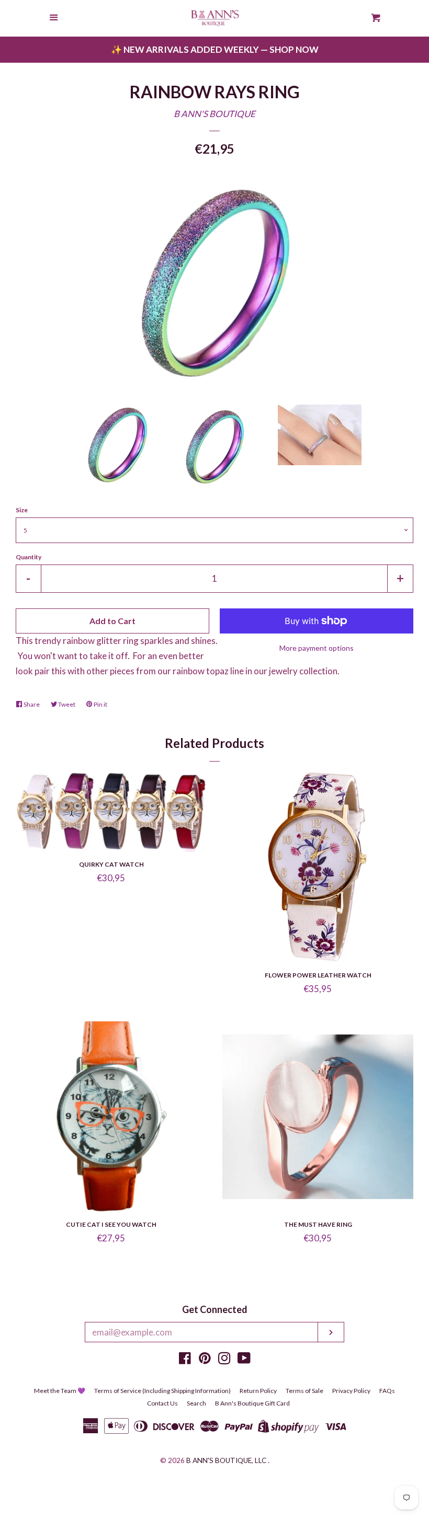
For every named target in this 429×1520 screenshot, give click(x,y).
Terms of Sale (304, 1391)
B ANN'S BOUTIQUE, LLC (226, 1460)
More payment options (316, 647)
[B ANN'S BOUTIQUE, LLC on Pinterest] (204, 1359)
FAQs (387, 1391)
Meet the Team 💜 (59, 1391)
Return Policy (258, 1391)
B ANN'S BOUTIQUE (214, 113)
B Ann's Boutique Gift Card (252, 1403)
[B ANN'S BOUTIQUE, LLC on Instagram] (224, 1359)
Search (196, 1403)
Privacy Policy (351, 1391)
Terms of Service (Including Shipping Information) (162, 1391)
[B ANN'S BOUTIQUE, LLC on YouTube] (244, 1359)
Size (22, 510)
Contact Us (162, 1403)
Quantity (28, 557)
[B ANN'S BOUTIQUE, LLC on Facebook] (184, 1359)
